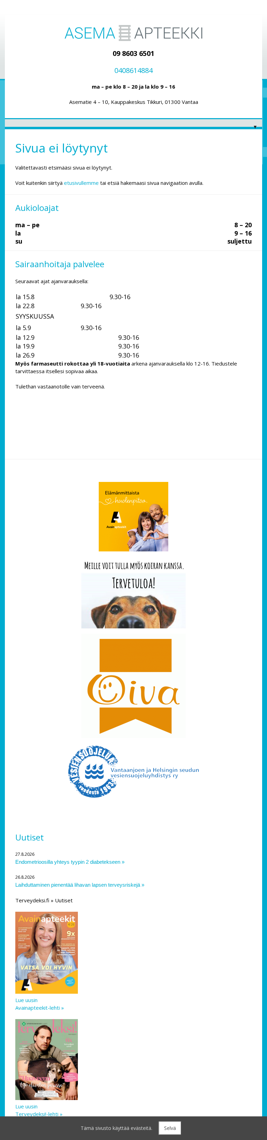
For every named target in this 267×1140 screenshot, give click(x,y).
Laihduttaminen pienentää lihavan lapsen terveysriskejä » (79, 885)
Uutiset (29, 837)
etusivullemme (81, 182)
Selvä (170, 1128)
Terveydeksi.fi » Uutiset (44, 900)
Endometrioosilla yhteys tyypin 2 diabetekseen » (69, 862)
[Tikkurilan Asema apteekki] (133, 33)
